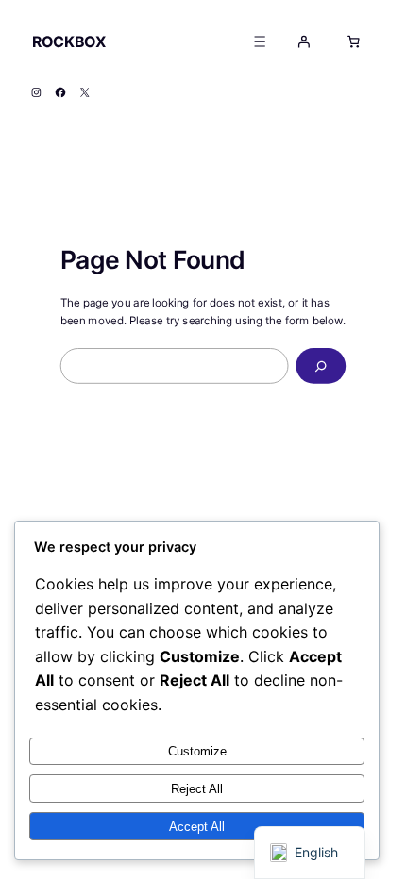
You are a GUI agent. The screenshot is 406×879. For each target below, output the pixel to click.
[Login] (304, 41)
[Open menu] (260, 41)
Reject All (197, 789)
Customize (197, 751)
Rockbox (69, 41)
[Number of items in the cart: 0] (353, 41)
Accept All (197, 827)
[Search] (321, 366)
